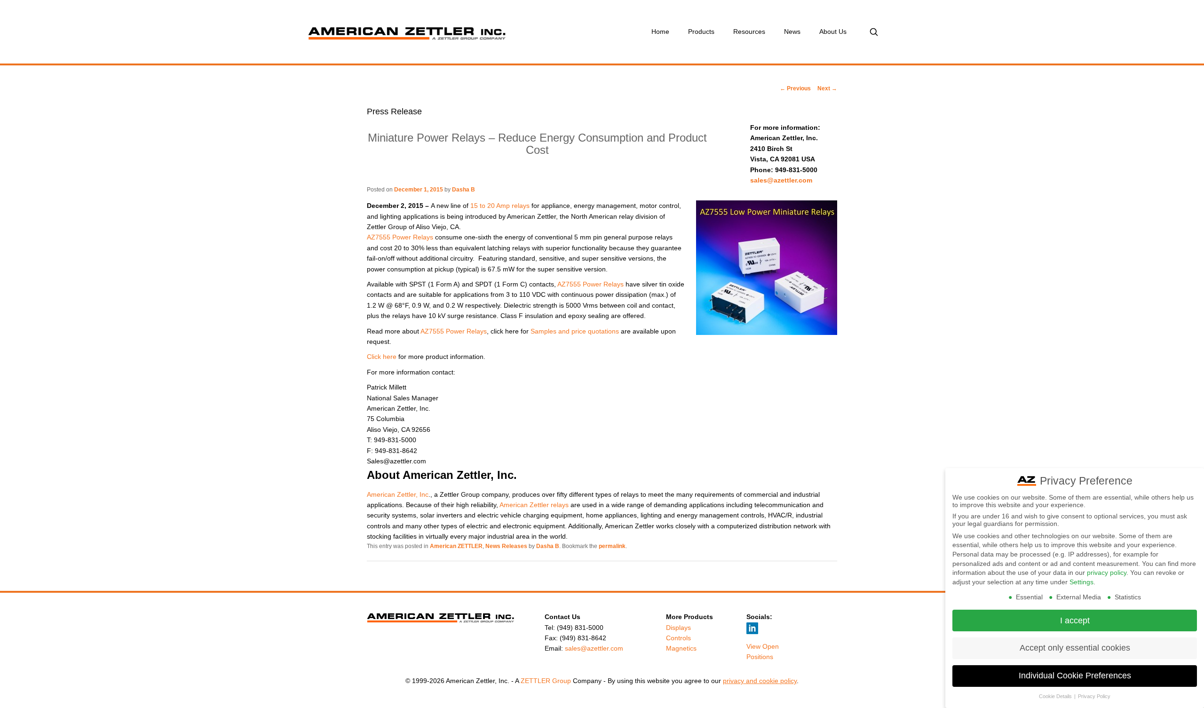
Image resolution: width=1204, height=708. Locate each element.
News (792, 31)
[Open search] (874, 32)
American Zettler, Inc (397, 494)
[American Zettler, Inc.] (449, 32)
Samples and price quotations (575, 331)
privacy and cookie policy (760, 680)
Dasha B (463, 189)
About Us (833, 31)
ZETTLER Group (546, 680)
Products (701, 31)
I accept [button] (1075, 620)
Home (660, 31)
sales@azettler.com (781, 180)
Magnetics (681, 648)
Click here (381, 356)
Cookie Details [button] (1056, 696)
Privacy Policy (1094, 696)
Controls (678, 638)
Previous (795, 88)
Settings (1081, 582)
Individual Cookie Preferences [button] (1075, 675)
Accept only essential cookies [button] (1075, 647)
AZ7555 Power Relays (401, 237)
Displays (678, 627)
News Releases (506, 546)
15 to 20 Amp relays (500, 205)
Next (827, 88)
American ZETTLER (456, 546)
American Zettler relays (534, 505)
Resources (749, 31)
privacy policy (1106, 572)
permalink (612, 546)
